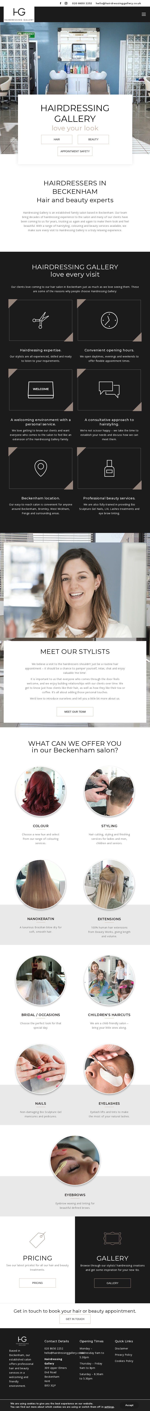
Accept (129, 1405)
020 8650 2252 (82, 3)
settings (109, 1407)
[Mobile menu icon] (143, 14)
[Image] (40, 791)
